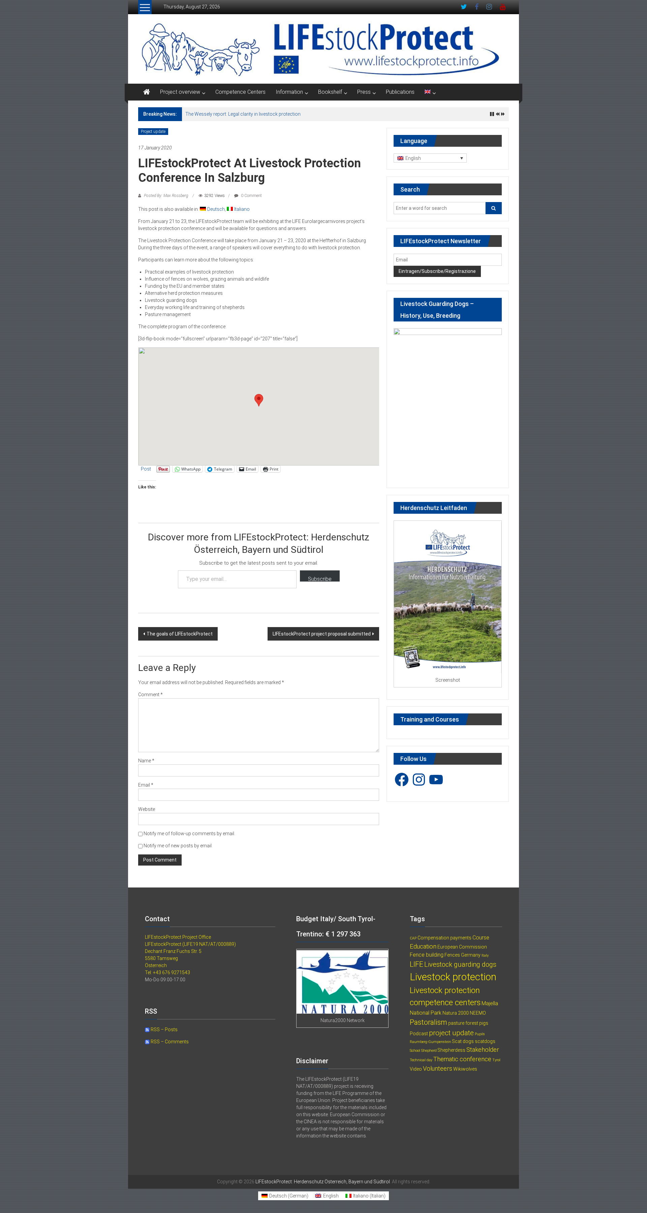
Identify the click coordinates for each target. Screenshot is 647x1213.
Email (145, 785)
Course (480, 937)
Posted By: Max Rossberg (166, 195)
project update (451, 1033)
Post (146, 469)
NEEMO (478, 1013)
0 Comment (251, 195)
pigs (483, 1023)
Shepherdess (451, 1050)
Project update (153, 131)
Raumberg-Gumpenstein (430, 1042)
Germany (471, 955)
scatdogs (485, 1041)
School (415, 1050)
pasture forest (463, 1023)
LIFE (416, 964)
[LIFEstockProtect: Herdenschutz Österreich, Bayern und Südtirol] (146, 92)
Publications (400, 92)
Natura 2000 (455, 1013)
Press (364, 92)
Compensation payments (444, 937)
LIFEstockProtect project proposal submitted (322, 634)
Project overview (180, 92)
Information (289, 92)
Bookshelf (330, 92)
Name (146, 760)
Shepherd (429, 1050)
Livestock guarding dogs (460, 964)
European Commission (462, 947)
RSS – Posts (164, 1029)
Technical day (421, 1060)
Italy (485, 955)
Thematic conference (462, 1059)
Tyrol (496, 1060)
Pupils (480, 1034)
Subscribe (320, 579)
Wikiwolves (465, 1069)
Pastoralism (428, 1022)
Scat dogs (463, 1041)
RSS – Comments (169, 1041)
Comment (150, 694)
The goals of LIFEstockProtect (180, 634)
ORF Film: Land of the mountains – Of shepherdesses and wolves (254, 114)
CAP (413, 938)
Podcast (419, 1033)
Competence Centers (240, 92)
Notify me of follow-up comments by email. (189, 833)
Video (416, 1069)
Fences (452, 955)
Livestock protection (453, 977)
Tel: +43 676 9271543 (167, 972)
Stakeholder (482, 1049)
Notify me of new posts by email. (178, 845)
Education (423, 946)
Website (146, 809)
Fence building (426, 955)
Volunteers (437, 1068)
